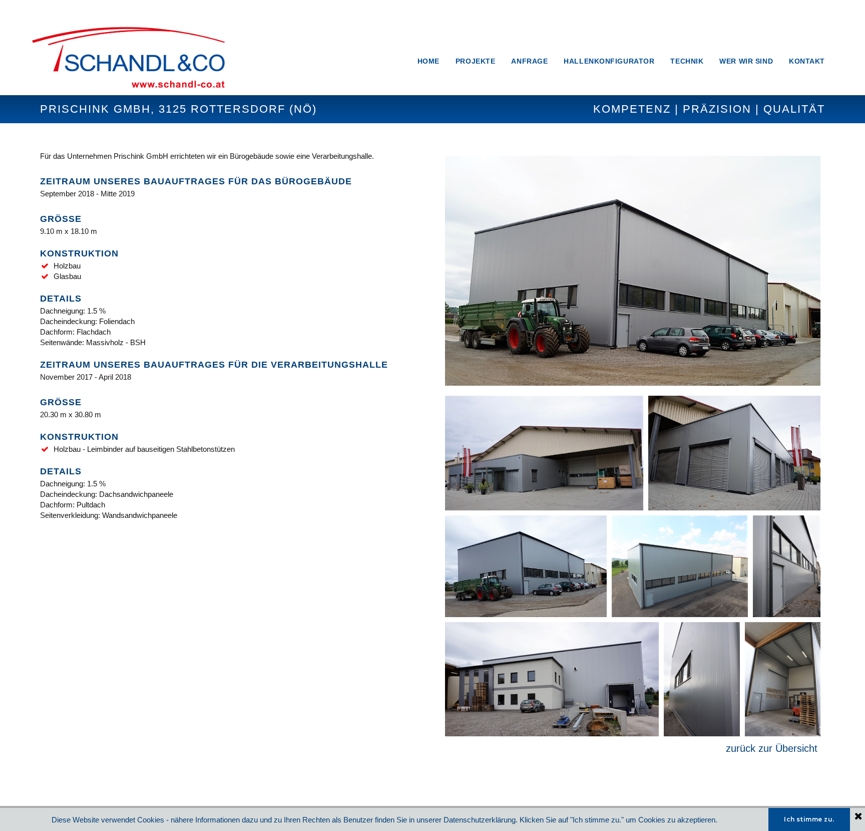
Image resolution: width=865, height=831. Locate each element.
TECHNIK (686, 61)
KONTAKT (807, 61)
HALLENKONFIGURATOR (609, 61)
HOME (428, 61)
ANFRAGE (529, 61)
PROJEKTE (475, 61)
